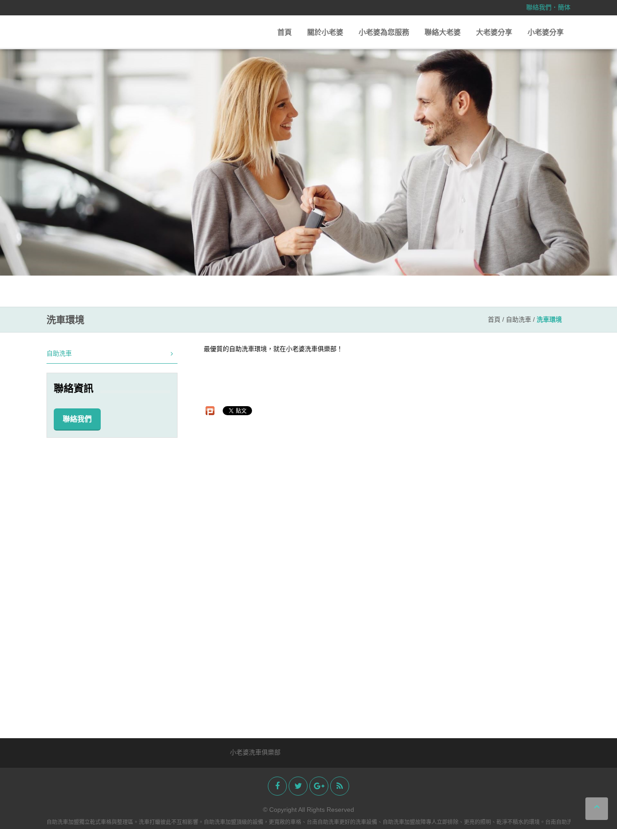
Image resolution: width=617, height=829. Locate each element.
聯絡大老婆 (443, 32)
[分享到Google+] (318, 786)
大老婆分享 (494, 32)
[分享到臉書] (277, 786)
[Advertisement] (112, 582)
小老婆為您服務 (384, 32)
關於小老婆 (325, 32)
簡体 (564, 7)
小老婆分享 (546, 32)
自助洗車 (518, 319)
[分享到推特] (298, 786)
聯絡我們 (539, 7)
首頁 (284, 32)
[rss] (339, 786)
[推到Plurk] (210, 410)
